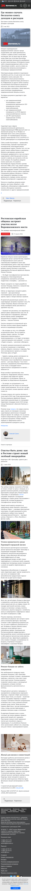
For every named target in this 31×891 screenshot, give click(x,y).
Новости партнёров (13, 811)
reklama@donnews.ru (7, 843)
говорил (13, 409)
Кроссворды (4, 810)
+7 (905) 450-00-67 (6, 841)
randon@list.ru (5, 852)
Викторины (13, 810)
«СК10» (21, 494)
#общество (4, 426)
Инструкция (16, 809)
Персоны (24, 809)
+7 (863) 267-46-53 (6, 850)
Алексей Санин (14, 433)
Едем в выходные (6, 809)
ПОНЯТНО (15, 888)
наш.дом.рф (19, 788)
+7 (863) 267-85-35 (6, 849)
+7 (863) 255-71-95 (6, 840)
